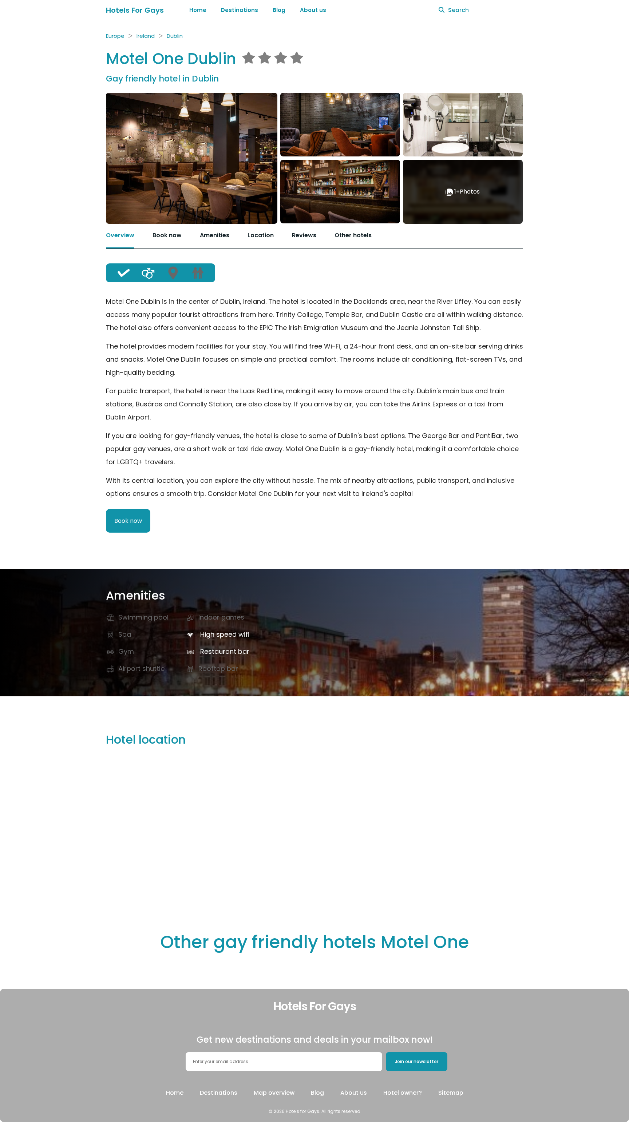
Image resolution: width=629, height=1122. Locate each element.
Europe (115, 36)
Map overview (274, 1093)
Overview (120, 235)
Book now (167, 235)
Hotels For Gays (135, 10)
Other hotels (353, 235)
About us (313, 10)
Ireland (146, 36)
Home (197, 10)
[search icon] (441, 10)
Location (261, 235)
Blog (279, 10)
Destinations (239, 10)
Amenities (214, 235)
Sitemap (450, 1093)
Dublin (175, 36)
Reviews (304, 235)
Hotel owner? (402, 1093)
